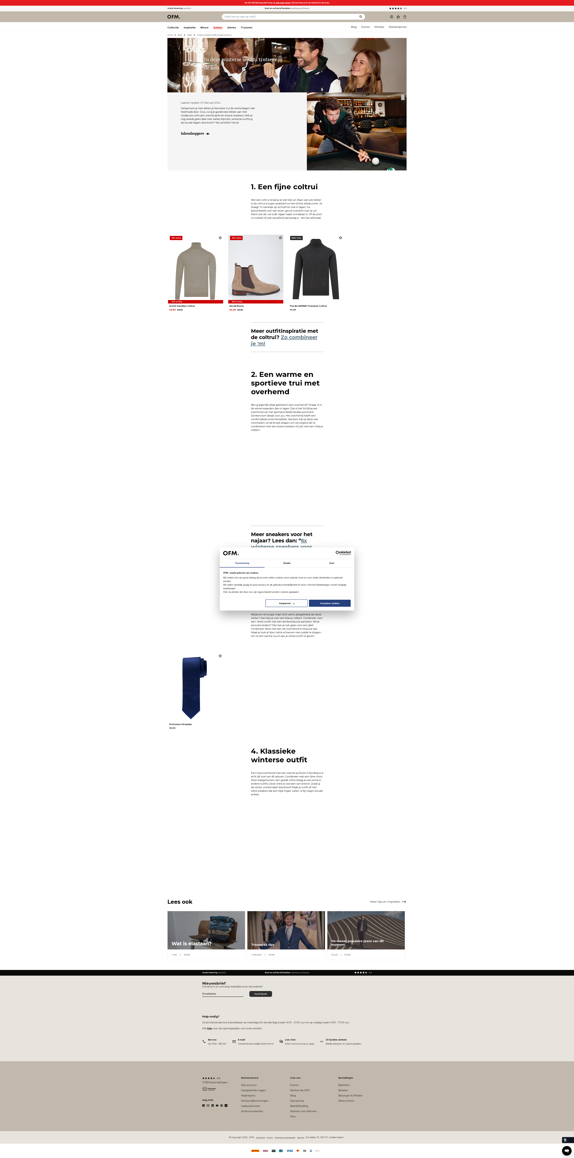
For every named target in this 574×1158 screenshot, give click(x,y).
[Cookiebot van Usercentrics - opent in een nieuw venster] (338, 553)
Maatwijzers (248, 1095)
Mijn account (249, 1085)
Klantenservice (398, 27)
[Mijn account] (391, 17)
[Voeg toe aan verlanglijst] (220, 237)
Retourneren (346, 1100)
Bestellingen (345, 1078)
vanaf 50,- (179, 8)
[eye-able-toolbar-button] (565, 1140)
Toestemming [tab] (242, 563)
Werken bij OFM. (300, 1090)
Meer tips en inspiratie (385, 901)
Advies (231, 27)
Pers (293, 1116)
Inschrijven (260, 994)
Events (365, 27)
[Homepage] (174, 17)
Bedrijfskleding (299, 1106)
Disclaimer (260, 1137)
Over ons (295, 1078)
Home (170, 35)
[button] (398, 17)
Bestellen (344, 1085)
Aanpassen (285, 603)
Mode (189, 35)
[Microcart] (405, 17)
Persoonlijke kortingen (254, 1100)
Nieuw (204, 27)
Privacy (270, 1137)
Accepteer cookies (329, 603)
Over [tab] (331, 563)
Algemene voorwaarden (285, 1137)
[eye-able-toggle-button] (571, 1140)
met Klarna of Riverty (287, 8)
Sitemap (300, 1137)
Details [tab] (287, 563)
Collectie (173, 27)
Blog (354, 27)
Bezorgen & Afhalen (350, 1095)
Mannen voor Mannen (303, 1111)
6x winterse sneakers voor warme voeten (281, 546)
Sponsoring (297, 1100)
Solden (217, 27)
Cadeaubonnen (250, 1106)
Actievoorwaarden (252, 1111)
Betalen (343, 1090)
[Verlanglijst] (398, 17)
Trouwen (246, 27)
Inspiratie (190, 27)
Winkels (379, 27)
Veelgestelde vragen (253, 1090)
